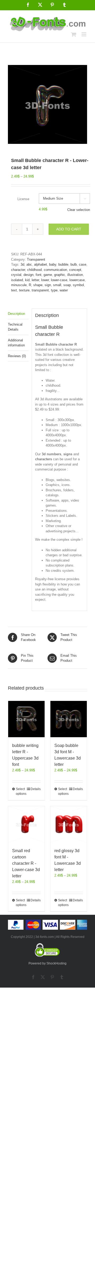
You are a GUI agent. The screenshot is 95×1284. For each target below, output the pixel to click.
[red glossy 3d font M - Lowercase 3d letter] (68, 824)
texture (24, 290)
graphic (59, 275)
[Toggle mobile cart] (73, 34)
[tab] (18, 314)
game (48, 275)
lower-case (59, 280)
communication (55, 270)
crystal (16, 275)
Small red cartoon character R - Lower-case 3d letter (26, 863)
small (57, 285)
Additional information (16, 342)
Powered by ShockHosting (47, 963)
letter (35, 280)
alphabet (40, 264)
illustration (75, 275)
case (82, 264)
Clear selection (78, 210)
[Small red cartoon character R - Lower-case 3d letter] (26, 824)
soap (67, 285)
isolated (17, 280)
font (38, 275)
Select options (21, 791)
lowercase (77, 280)
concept (75, 270)
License (23, 199)
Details (36, 789)
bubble (63, 264)
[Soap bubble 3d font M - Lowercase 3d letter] (68, 719)
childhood (34, 270)
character (18, 270)
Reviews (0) (17, 356)
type (54, 290)
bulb (73, 264)
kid (27, 280)
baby (52, 264)
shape (37, 285)
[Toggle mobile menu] (84, 34)
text (14, 290)
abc (29, 264)
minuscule (19, 285)
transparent (40, 290)
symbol (78, 285)
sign (48, 285)
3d (22, 264)
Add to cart (68, 229)
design (28, 275)
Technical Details (15, 327)
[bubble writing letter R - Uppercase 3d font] (26, 719)
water (64, 290)
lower (45, 280)
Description (16, 314)
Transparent (36, 259)
